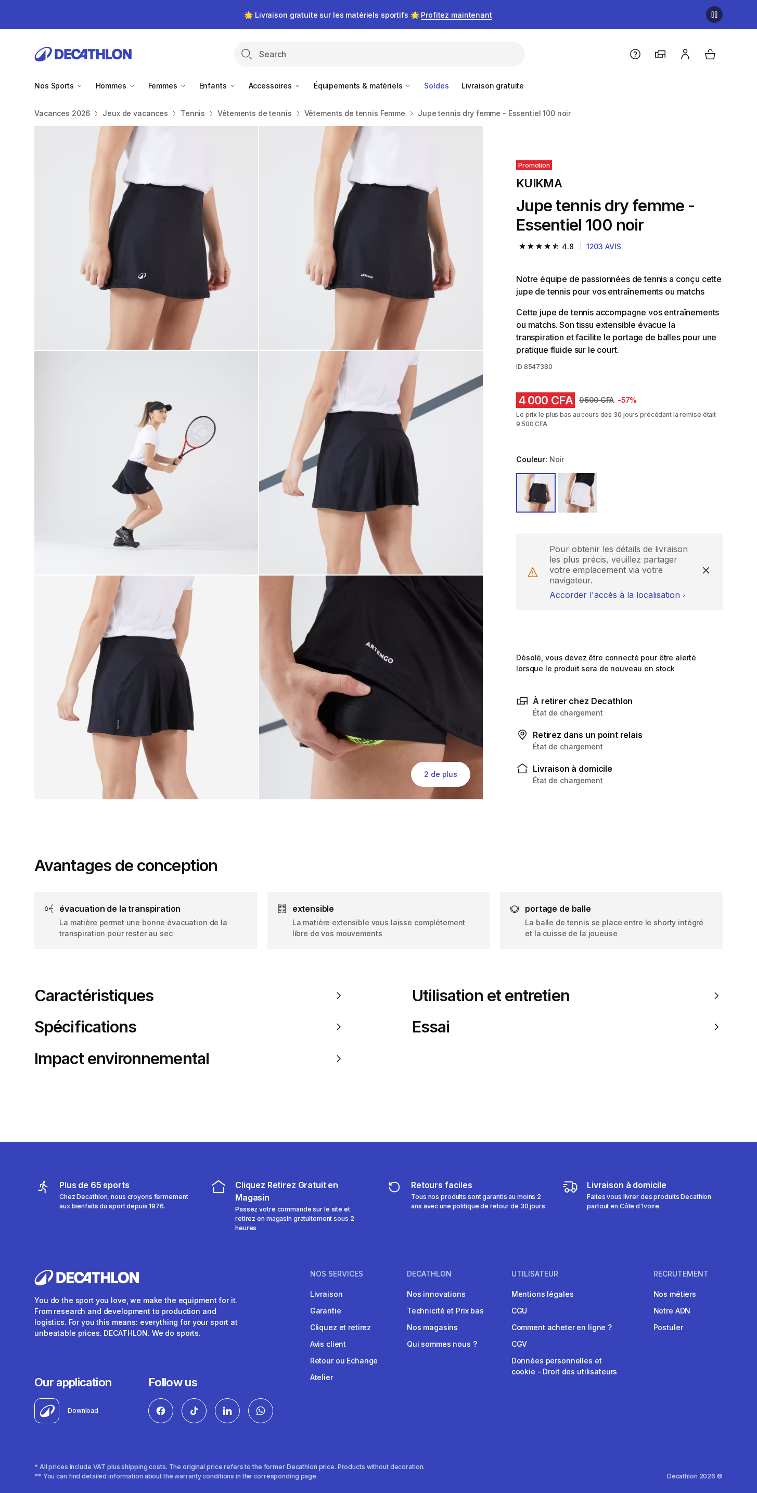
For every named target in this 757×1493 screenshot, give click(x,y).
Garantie (325, 1310)
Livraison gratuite (492, 85)
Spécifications (85, 1026)
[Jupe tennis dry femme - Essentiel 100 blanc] (146, 238)
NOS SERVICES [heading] (336, 1274)
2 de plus (440, 774)
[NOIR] (536, 493)
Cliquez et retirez (340, 1327)
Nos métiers (674, 1294)
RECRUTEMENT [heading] (681, 1274)
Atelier (321, 1377)
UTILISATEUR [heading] (534, 1274)
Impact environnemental (121, 1058)
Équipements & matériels (359, 85)
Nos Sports (54, 85)
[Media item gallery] (258, 462)
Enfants (214, 85)
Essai (431, 1026)
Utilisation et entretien (491, 995)
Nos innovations (436, 1294)
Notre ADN (672, 1310)
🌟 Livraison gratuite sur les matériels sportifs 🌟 (368, 14)
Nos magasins (432, 1327)
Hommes (112, 85)
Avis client (328, 1343)
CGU (519, 1310)
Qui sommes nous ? (442, 1343)
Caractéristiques (93, 995)
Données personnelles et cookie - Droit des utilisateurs (564, 1366)
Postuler (668, 1327)
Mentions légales (542, 1294)
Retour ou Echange (344, 1360)
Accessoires (271, 85)
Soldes (436, 85)
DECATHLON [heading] (429, 1274)
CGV (519, 1343)
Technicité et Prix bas (445, 1310)
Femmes (163, 85)
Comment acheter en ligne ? (561, 1327)
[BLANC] (577, 493)
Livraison (326, 1294)
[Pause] (714, 14)
